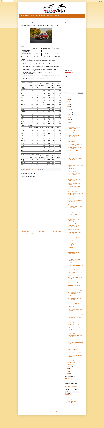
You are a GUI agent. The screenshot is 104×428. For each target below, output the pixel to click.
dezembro (70, 107)
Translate (70, 394)
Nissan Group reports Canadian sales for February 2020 (75, 336)
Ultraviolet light (70, 204)
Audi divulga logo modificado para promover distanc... (74, 180)
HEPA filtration (70, 203)
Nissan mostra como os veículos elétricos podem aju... (74, 322)
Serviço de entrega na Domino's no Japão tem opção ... (74, 299)
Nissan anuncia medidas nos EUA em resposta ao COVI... (75, 236)
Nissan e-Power (71, 198)
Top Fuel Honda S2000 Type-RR (74, 327)
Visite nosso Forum (70, 402)
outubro (69, 111)
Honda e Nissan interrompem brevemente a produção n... (73, 156)
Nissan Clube (69, 378)
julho (69, 116)
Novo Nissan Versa (71, 257)
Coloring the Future (71, 295)
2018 (68, 369)
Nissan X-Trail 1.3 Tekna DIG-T (73, 351)
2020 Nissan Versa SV (72, 223)
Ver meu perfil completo (69, 380)
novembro (70, 109)
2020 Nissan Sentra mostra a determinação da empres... (73, 359)
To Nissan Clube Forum (71, 401)
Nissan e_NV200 (71, 360)
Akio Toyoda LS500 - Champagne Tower (75, 265)
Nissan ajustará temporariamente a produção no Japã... (74, 128)
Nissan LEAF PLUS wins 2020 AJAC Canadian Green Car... (75, 145)
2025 (68, 98)
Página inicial (41, 231)
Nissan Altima (70, 249)
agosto (69, 114)
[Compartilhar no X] (39, 169)
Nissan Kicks (70, 345)
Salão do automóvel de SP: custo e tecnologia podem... (74, 293)
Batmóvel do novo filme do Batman (74, 296)
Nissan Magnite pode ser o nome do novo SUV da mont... (75, 212)
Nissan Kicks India (71, 272)
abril (69, 121)
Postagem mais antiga (56, 231)
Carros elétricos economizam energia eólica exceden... (75, 220)
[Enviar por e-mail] (36, 169)
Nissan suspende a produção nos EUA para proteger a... (75, 201)
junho (69, 117)
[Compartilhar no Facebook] (40, 169)
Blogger (57, 411)
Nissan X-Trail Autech (72, 171)
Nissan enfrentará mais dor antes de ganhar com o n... (75, 339)
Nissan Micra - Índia (71, 222)
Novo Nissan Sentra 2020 (72, 306)
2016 (68, 373)
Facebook (68, 404)
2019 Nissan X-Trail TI (72, 362)
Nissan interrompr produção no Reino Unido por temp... (75, 207)
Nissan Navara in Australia (73, 143)
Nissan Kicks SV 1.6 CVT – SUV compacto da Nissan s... (74, 174)
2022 (68, 102)
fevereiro (69, 364)
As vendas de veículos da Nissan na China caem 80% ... (75, 289)
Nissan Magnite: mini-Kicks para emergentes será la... (74, 139)
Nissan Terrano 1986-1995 (73, 170)
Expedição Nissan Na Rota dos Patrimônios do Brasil (74, 238)
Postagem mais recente (25, 231)
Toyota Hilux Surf (71, 168)
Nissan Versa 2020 (71, 333)
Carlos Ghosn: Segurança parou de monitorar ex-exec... (74, 131)
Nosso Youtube (69, 399)
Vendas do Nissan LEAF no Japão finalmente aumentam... (74, 304)
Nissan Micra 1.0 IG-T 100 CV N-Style (75, 317)
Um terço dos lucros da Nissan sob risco (75, 290)
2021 (68, 104)
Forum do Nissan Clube (31, 18)
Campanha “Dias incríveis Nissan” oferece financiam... (74, 253)
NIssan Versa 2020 (71, 141)
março (69, 122)
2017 (68, 371)
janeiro (69, 366)
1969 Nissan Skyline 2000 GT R (74, 324)
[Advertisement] (41, 219)
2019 (68, 368)
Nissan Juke (70, 329)
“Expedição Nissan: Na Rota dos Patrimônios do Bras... (74, 256)
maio (69, 119)
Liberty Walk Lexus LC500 (73, 150)
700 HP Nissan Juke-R (72, 274)
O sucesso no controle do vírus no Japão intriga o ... (74, 148)
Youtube (21, 18)
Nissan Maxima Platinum (72, 214)
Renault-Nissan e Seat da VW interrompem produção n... (73, 226)
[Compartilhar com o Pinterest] (42, 169)
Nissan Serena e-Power (72, 349)
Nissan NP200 (70, 240)
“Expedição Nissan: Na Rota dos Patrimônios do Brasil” (74, 281)
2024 (68, 99)
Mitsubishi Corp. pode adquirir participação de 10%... (73, 136)
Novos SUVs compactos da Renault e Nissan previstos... (75, 159)
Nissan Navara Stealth (72, 340)
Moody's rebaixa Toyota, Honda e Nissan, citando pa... (74, 154)
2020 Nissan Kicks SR (72, 228)
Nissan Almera (70, 247)
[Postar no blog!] (38, 169)
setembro (70, 112)
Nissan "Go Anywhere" (72, 326)
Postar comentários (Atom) (29, 233)
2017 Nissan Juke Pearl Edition (74, 275)
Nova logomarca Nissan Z (73, 191)
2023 (68, 101)
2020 (68, 106)
